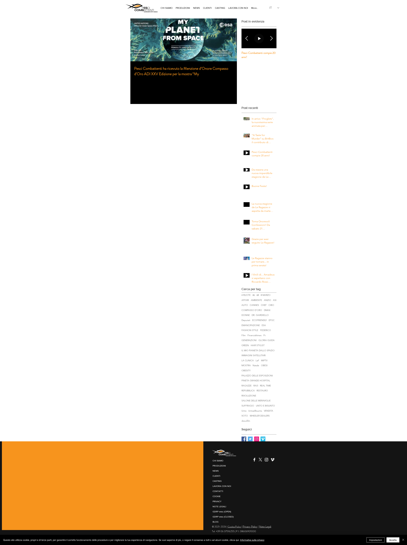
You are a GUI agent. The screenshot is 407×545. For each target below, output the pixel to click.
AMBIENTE (256, 300)
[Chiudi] (403, 539)
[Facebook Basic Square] (243, 439)
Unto (243, 410)
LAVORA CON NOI (222, 486)
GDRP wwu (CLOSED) (223, 516)
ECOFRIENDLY (259, 320)
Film (243, 335)
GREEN (245, 345)
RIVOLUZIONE (248, 395)
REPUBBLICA (248, 390)
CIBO (271, 305)
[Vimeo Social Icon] (263, 439)
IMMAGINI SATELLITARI (253, 355)
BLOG (215, 521)
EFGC (272, 320)
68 (258, 295)
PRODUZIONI (219, 465)
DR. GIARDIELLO (260, 315)
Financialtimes (255, 335)
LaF (257, 360)
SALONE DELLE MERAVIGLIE (256, 400)
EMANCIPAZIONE (250, 325)
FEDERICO (265, 330)
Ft (264, 335)
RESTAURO (262, 390)
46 (253, 295)
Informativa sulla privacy (252, 539)
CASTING (217, 481)
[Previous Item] (246, 38)
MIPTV (264, 360)
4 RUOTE (246, 295)
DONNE (245, 315)
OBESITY (246, 370)
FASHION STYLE (249, 330)
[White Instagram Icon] (266, 459)
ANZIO (267, 300)
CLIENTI (216, 476)
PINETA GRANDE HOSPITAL (255, 380)
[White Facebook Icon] (254, 459)
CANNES (254, 305)
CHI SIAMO (218, 460)
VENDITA (268, 410)
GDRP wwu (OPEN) (222, 511)
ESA (264, 325)
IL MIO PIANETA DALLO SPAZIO (258, 350)
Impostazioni (375, 539)
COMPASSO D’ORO (251, 310)
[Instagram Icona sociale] (256, 439)
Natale (256, 365)
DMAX (267, 310)
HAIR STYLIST (258, 345)
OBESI (264, 365)
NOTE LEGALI (219, 506)
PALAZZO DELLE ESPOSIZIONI (257, 375)
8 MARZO (265, 295)
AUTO (244, 305)
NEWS (216, 471)
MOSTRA (246, 365)
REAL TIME (265, 385)
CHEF (264, 305)
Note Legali (265, 526)
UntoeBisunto (255, 410)
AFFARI (245, 300)
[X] (260, 459)
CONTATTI (218, 491)
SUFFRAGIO (247, 405)
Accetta (393, 539)
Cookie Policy (234, 526)
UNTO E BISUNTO (265, 405)
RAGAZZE (246, 385)
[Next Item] (271, 38)
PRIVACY (217, 501)
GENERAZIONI (249, 340)
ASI (274, 300)
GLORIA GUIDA (267, 340)
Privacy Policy (250, 526)
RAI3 (255, 385)
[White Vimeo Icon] (272, 459)
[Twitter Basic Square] (250, 439)
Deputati (245, 320)
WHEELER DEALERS (260, 415)
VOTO (244, 415)
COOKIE (217, 496)
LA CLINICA (247, 360)
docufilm (245, 420)
